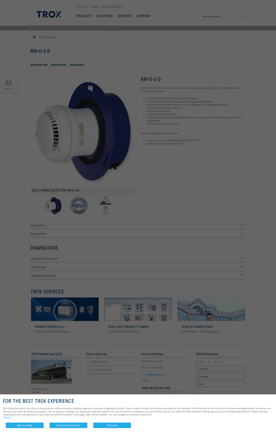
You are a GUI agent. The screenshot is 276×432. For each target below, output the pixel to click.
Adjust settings (24, 425)
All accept (112, 425)
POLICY (7, 417)
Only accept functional (68, 425)
